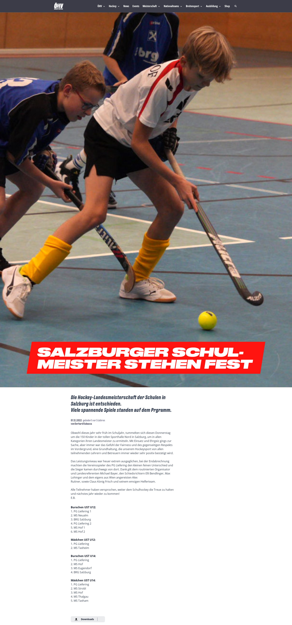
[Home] (58, 6)
